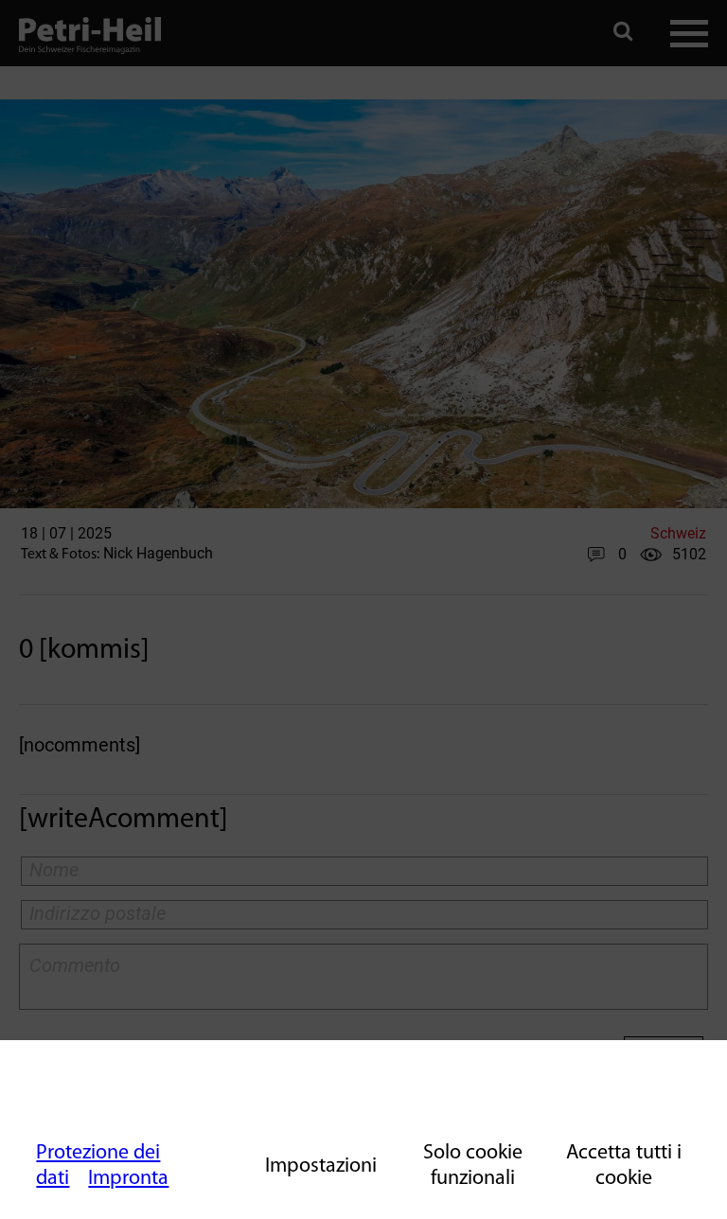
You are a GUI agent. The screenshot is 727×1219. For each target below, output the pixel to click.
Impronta (128, 1179)
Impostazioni (321, 1166)
